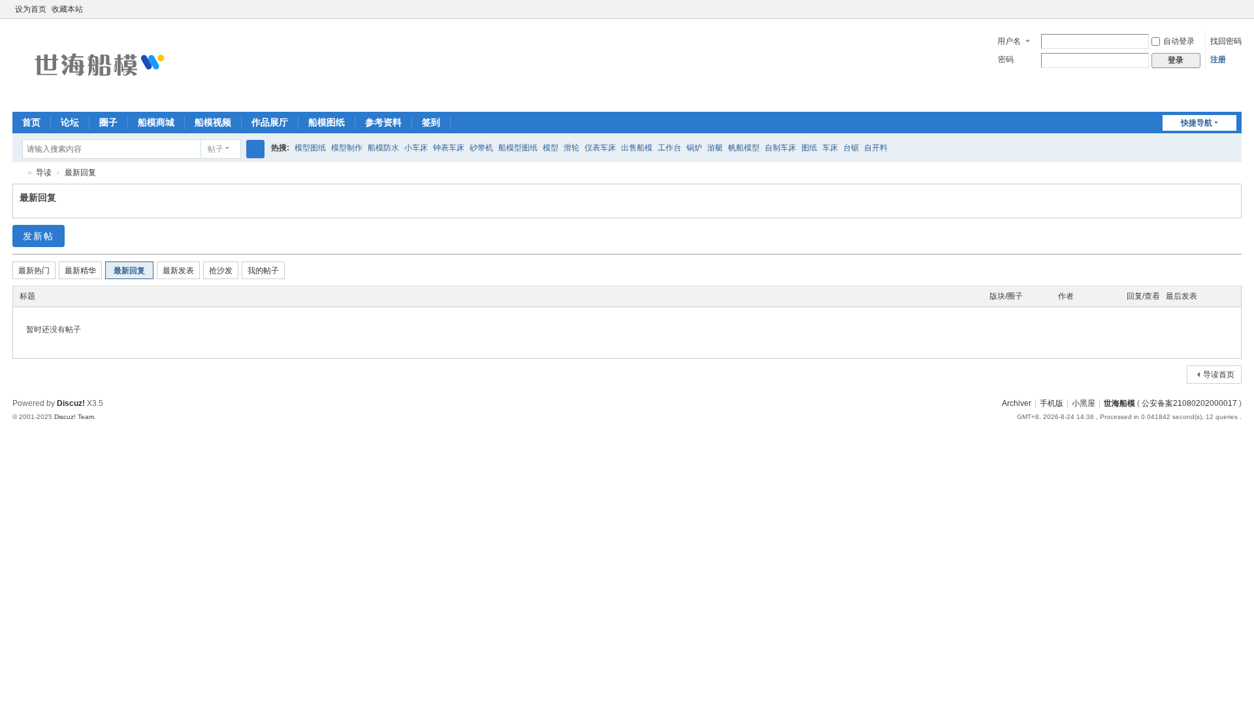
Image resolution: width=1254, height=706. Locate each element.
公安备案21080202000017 (1189, 403)
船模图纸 (326, 122)
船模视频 (213, 122)
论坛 (70, 122)
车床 (830, 147)
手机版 (1051, 403)
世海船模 (1119, 403)
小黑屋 (1083, 403)
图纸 (809, 147)
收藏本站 (67, 9)
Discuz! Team (74, 416)
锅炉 (694, 147)
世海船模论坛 (17, 172)
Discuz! (71, 403)
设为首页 (30, 9)
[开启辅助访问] (1223, 9)
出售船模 (636, 147)
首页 (31, 122)
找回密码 (1226, 41)
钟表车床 (448, 147)
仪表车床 (600, 147)
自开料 (876, 147)
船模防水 (383, 147)
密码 (1006, 59)
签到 (431, 122)
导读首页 (1218, 374)
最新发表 (178, 270)
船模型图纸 (518, 147)
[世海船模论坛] (97, 64)
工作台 (669, 147)
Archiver (1016, 403)
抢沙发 (221, 270)
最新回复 (80, 172)
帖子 (215, 149)
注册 (1218, 59)
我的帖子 (263, 270)
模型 (550, 147)
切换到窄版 (1236, 14)
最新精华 (80, 270)
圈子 (108, 122)
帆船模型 (744, 147)
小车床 (416, 147)
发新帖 (38, 236)
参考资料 (383, 122)
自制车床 (780, 147)
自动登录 (1179, 41)
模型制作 (346, 147)
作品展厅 (269, 122)
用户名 (1009, 41)
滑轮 (571, 147)
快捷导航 (1196, 122)
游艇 (715, 147)
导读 (44, 172)
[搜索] (255, 149)
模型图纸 (310, 147)
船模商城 (156, 122)
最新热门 (34, 270)
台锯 (851, 147)
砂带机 (481, 147)
